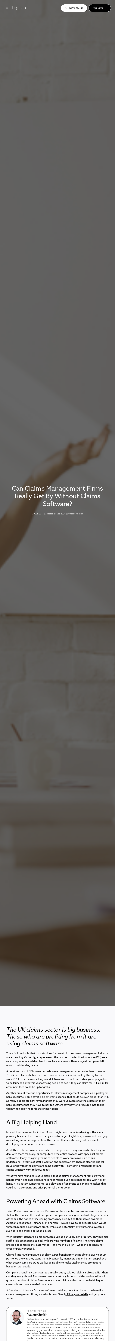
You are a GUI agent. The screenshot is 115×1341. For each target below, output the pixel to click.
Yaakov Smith (76, 514)
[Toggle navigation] (7, 8)
